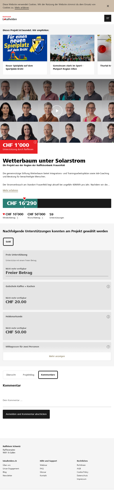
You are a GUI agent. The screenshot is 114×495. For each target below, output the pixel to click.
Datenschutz (82, 475)
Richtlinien (81, 465)
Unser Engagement (11, 468)
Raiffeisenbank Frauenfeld (51, 165)
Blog (5, 472)
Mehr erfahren (22, 7)
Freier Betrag (19, 272)
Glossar (43, 472)
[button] (107, 18)
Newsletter (7, 475)
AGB (79, 468)
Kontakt (43, 475)
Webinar (43, 465)
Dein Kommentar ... (12, 400)
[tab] (8, 242)
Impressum (81, 479)
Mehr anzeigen (57, 356)
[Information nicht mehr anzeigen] (108, 6)
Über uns (7, 465)
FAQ (42, 468)
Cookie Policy (82, 472)
